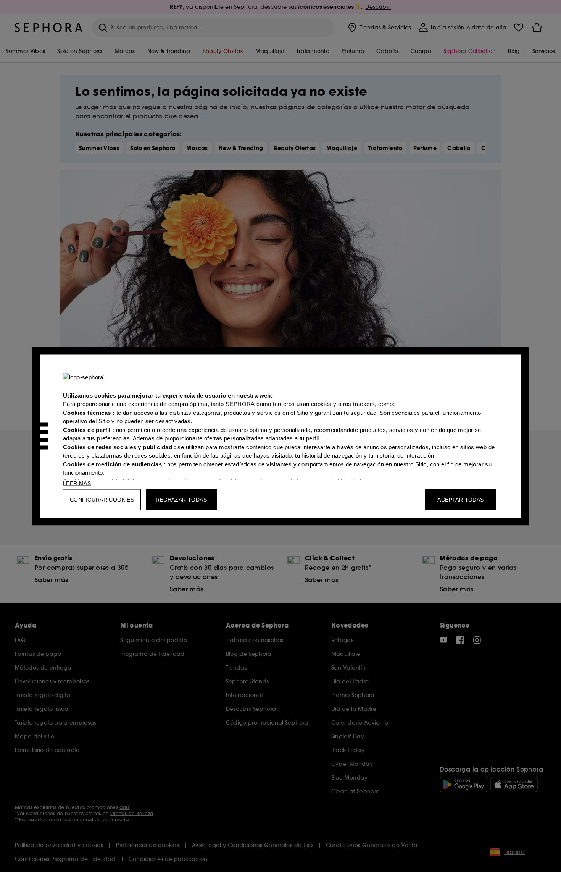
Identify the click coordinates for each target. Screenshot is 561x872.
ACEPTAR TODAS (460, 499)
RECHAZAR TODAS (181, 499)
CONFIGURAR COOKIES (102, 499)
